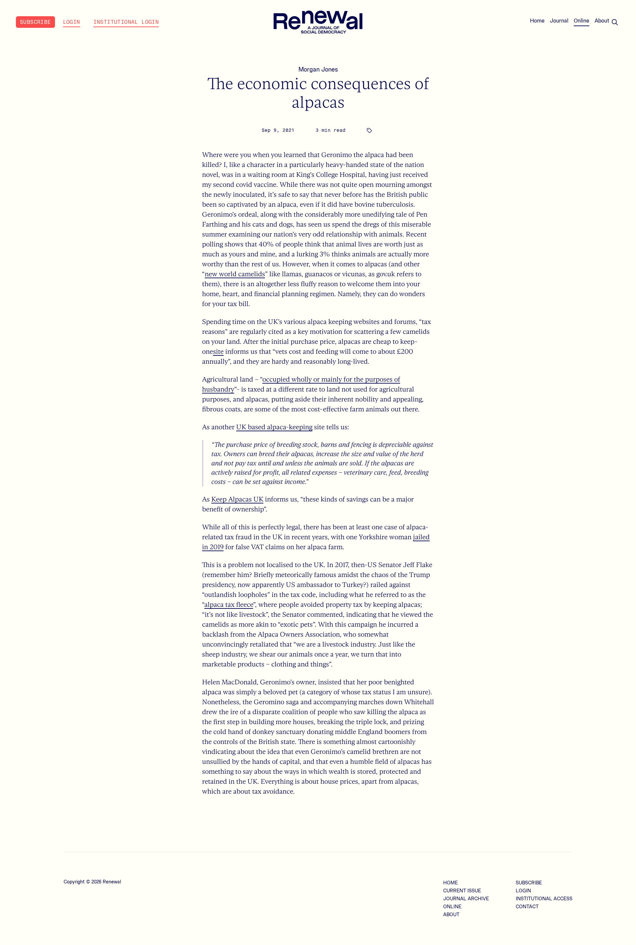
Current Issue (462, 891)
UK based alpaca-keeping (274, 427)
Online (581, 21)
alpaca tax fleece (228, 604)
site (218, 351)
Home (537, 21)
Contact (527, 907)
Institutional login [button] (126, 22)
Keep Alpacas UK (237, 499)
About (602, 21)
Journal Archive (466, 899)
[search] (615, 22)
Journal (559, 21)
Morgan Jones (318, 70)
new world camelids (235, 274)
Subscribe (35, 22)
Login (71, 22)
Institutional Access (544, 899)
